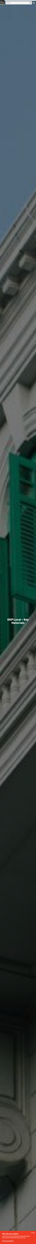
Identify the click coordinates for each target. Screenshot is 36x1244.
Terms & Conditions (7, 1241)
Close (33, 1233)
